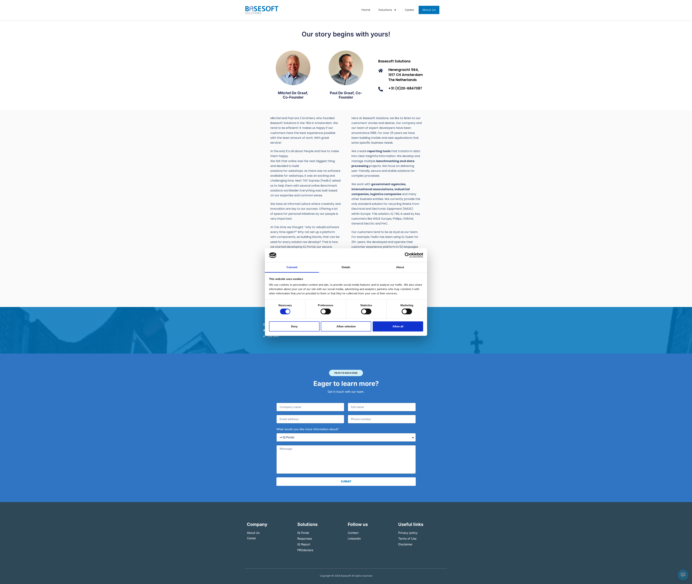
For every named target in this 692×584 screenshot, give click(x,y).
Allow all (397, 326)
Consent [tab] (292, 267)
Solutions (385, 10)
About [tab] (400, 267)
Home (365, 10)
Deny (294, 326)
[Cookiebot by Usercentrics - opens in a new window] (407, 255)
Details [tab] (346, 267)
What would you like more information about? (307, 429)
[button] (346, 373)
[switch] (326, 311)
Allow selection (346, 326)
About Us (429, 10)
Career (409, 10)
